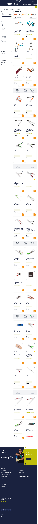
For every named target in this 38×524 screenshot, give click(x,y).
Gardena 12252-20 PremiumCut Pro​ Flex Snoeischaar (29, 431)
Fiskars (3, 24)
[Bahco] (15, 14)
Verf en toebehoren (4, 476)
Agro (19, 474)
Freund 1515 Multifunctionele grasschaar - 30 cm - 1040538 (29, 355)
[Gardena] (33, 14)
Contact (2, 520)
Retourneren (3, 490)
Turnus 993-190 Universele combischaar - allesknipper (18, 332)
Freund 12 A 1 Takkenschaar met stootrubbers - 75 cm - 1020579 (30, 408)
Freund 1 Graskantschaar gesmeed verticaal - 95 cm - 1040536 (19, 229)
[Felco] (20, 14)
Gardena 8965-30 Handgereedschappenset (30, 31)
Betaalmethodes (3, 486)
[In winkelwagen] (23, 39)
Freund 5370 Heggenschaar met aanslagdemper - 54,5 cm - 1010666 (30, 153)
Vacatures (2, 518)
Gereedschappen (3, 470)
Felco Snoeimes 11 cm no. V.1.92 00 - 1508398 (30, 304)
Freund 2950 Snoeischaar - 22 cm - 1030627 (18, 152)
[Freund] (28, 14)
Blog (1, 516)
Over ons (2, 514)
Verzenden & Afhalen (4, 484)
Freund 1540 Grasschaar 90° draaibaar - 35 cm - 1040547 (30, 259)
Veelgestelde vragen (4, 493)
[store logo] (12, 4)
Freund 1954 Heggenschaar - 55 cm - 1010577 (30, 181)
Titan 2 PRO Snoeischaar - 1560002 (30, 332)
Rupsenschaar (4, 38)
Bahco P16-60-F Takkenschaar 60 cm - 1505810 (30, 107)
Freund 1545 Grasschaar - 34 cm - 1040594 (18, 431)
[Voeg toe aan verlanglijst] (23, 21)
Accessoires (4, 41)
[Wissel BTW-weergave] (33, 1)
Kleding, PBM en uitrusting (4, 478)
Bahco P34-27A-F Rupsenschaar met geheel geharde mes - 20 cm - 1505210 (18, 107)
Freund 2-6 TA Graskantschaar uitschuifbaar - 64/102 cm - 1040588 (31, 230)
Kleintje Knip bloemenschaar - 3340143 (19, 77)
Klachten (2, 488)
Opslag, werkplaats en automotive (24, 476)
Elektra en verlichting (22, 478)
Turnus (3, 29)
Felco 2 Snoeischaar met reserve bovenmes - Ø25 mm (18, 282)
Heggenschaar (4, 36)
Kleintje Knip (4, 30)
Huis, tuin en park (6, 9)
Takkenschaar (4, 37)
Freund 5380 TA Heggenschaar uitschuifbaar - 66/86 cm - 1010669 (18, 182)
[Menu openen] (1, 4)
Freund (3, 25)
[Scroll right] (35, 14)
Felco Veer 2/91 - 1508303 (30, 281)
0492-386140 (3, 507)
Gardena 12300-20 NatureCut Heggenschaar (30, 53)
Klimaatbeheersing (22, 472)
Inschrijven (28, 459)
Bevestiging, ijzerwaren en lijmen (5, 474)
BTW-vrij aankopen (3, 495)
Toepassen (10, 17)
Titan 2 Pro (3, 28)
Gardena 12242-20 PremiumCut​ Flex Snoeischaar (17, 31)
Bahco (3, 21)
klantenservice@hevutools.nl (5, 506)
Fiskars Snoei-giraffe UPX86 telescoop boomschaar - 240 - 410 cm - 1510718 (30, 378)
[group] (34, 179)
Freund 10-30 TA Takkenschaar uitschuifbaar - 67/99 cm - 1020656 (19, 205)
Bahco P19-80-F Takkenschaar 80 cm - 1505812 (18, 130)
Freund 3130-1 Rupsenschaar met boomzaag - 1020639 (17, 259)
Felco (3, 23)
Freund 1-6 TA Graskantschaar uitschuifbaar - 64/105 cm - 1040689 (31, 206)
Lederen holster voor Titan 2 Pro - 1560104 (18, 354)
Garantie (2, 492)
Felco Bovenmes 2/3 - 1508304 (18, 304)
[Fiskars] (24, 14)
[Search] (36, 7)
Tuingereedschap (12, 9)
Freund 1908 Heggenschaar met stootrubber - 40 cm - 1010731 (18, 378)
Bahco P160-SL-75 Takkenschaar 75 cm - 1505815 (30, 130)
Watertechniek (21, 470)
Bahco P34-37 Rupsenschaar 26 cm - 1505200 (30, 77)
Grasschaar (4, 40)
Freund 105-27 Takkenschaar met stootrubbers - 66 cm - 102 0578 (18, 408)
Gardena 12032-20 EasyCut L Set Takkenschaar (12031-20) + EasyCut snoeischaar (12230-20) (19, 54)
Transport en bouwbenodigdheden (6, 472)
